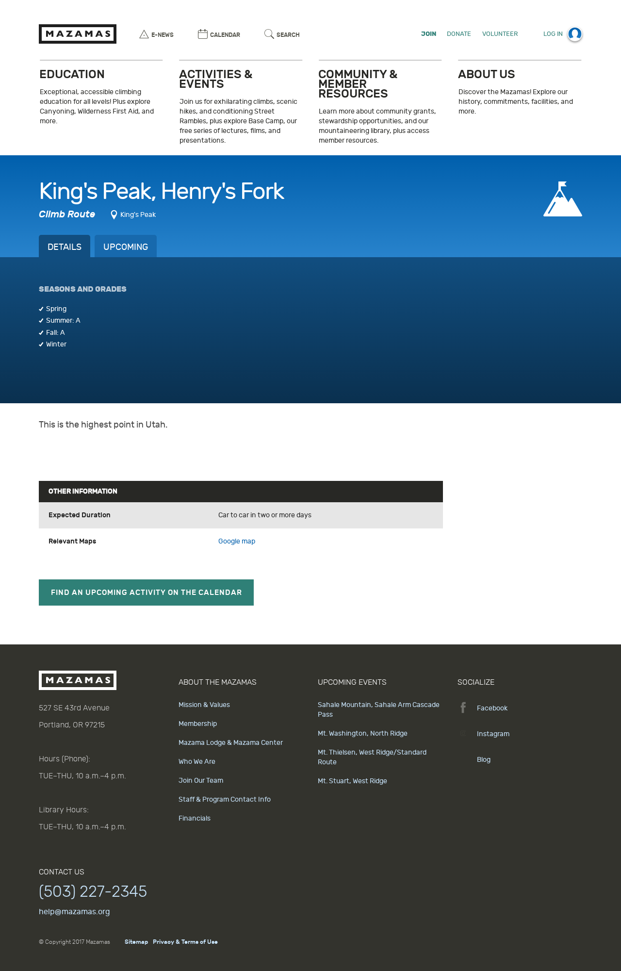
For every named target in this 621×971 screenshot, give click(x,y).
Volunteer (500, 34)
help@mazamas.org (74, 911)
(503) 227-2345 (93, 892)
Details (65, 247)
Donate (459, 34)
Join (428, 34)
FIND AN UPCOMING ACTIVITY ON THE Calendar (146, 592)
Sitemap (136, 941)
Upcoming (125, 247)
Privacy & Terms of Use (185, 941)
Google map (236, 541)
